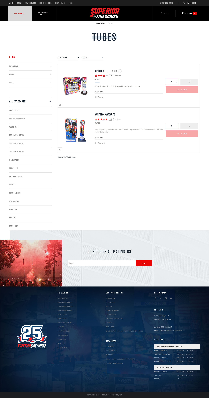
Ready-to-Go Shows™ (17, 119)
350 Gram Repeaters (16, 143)
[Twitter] (160, 298)
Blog (70, 3)
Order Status (111, 314)
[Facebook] (155, 298)
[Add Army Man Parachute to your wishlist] (189, 126)
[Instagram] (166, 298)
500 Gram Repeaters (16, 135)
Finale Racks (14, 160)
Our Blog (109, 355)
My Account (111, 298)
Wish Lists (109, 323)
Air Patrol (100, 71)
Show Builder (60, 3)
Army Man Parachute (105, 114)
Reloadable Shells (16, 177)
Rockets (12, 185)
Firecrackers (14, 201)
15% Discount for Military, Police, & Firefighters (124, 331)
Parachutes (13, 168)
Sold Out (182, 90)
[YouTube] (171, 298)
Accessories (14, 226)
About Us (109, 306)
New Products (30, 3)
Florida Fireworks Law (114, 363)
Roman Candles (15, 193)
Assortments (14, 127)
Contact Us (110, 302)
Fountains (13, 210)
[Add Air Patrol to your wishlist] (189, 82)
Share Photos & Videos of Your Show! (120, 359)
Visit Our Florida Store (114, 319)
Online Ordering (45, 3)
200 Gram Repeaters (16, 152)
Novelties (12, 218)
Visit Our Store (15, 3)
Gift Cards (110, 327)
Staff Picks (110, 347)
